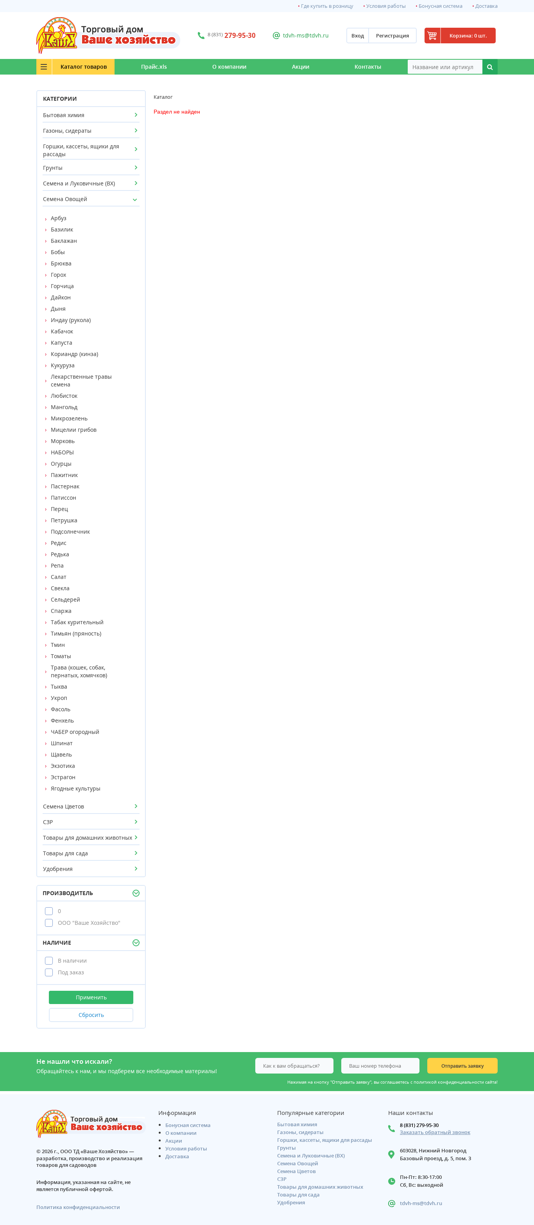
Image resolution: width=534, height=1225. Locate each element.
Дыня (58, 308)
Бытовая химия (63, 115)
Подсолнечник (70, 531)
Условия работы (386, 6)
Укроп (59, 698)
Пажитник (64, 475)
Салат (58, 576)
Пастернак (65, 486)
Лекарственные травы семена (81, 380)
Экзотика (63, 765)
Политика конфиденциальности (78, 1207)
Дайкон (61, 297)
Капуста (61, 342)
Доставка (486, 6)
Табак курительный (77, 622)
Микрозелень (69, 418)
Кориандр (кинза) (74, 354)
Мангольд (64, 407)
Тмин (58, 644)
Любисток (64, 395)
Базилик (62, 229)
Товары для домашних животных (87, 837)
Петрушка (64, 520)
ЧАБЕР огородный (75, 731)
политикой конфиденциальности (449, 1082)
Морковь (63, 441)
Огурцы (61, 463)
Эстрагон (63, 777)
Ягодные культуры (75, 788)
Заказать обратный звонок (435, 1132)
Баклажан (64, 240)
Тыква (59, 686)
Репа (57, 565)
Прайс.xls (154, 66)
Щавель (61, 754)
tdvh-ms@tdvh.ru (306, 35)
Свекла (60, 588)
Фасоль (60, 709)
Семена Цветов (63, 806)
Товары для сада (65, 853)
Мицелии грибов (74, 429)
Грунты (53, 167)
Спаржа (61, 610)
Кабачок (62, 331)
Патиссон (63, 497)
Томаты (61, 656)
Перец (59, 509)
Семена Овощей (65, 199)
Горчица (62, 286)
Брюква (61, 263)
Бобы (58, 252)
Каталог (84, 66)
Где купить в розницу (327, 6)
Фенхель (62, 720)
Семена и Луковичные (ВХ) (79, 183)
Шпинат (62, 743)
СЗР (48, 822)
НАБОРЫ (62, 452)
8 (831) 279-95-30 (419, 1125)
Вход (357, 35)
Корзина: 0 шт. (468, 35)
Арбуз (58, 218)
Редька (60, 554)
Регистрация (392, 35)
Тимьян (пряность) (76, 633)
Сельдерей (65, 599)
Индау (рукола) (71, 320)
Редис (58, 543)
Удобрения (58, 868)
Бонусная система (440, 6)
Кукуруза (63, 365)
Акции (300, 66)
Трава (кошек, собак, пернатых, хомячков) (79, 671)
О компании (229, 66)
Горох (58, 274)
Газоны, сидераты (67, 130)
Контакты (368, 66)
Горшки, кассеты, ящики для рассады (81, 150)
